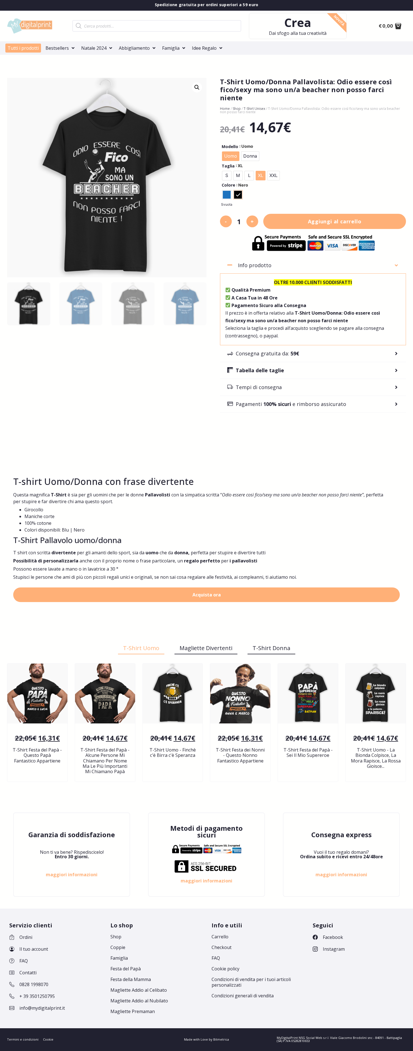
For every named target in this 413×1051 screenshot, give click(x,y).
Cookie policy (225, 968)
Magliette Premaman (132, 1011)
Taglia (228, 166)
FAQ (216, 958)
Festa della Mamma (130, 979)
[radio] (230, 156)
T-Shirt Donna (271, 648)
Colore (228, 185)
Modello (230, 147)
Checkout (222, 947)
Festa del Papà (125, 968)
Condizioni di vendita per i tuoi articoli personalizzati (251, 982)
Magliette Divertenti (206, 648)
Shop (237, 108)
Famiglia (119, 958)
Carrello (220, 936)
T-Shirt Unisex (254, 108)
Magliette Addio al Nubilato (139, 1001)
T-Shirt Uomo (141, 648)
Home (225, 108)
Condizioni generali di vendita (243, 995)
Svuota (226, 204)
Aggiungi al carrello (335, 221)
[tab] (313, 265)
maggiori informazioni (71, 874)
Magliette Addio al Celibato (138, 990)
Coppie (117, 947)
